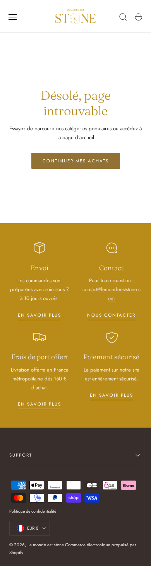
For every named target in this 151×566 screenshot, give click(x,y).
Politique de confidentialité (32, 511)
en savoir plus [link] (39, 315)
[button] (13, 17)
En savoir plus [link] (39, 404)
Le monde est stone (45, 545)
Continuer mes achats (76, 161)
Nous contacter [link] (111, 315)
